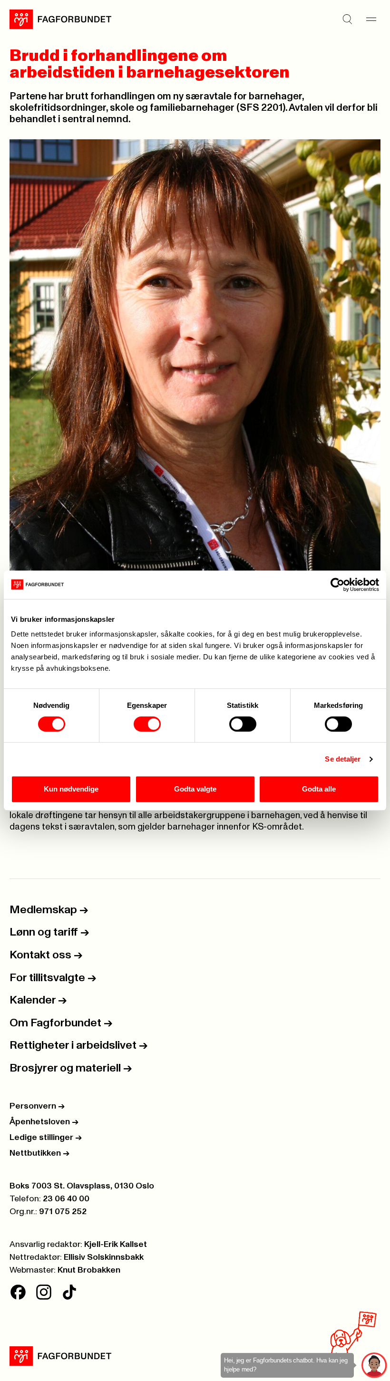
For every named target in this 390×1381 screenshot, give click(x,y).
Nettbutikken (39, 1153)
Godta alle (319, 789)
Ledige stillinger (46, 1137)
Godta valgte (195, 789)
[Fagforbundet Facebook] (18, 1292)
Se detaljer (343, 759)
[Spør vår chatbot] (374, 1365)
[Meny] (370, 19)
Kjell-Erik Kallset (115, 1244)
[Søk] (347, 19)
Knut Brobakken (89, 1270)
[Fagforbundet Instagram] (43, 1292)
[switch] (147, 724)
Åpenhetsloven (44, 1122)
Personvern (37, 1106)
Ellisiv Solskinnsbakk (104, 1257)
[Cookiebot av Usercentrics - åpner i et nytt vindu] (337, 585)
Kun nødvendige (71, 789)
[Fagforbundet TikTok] (69, 1292)
